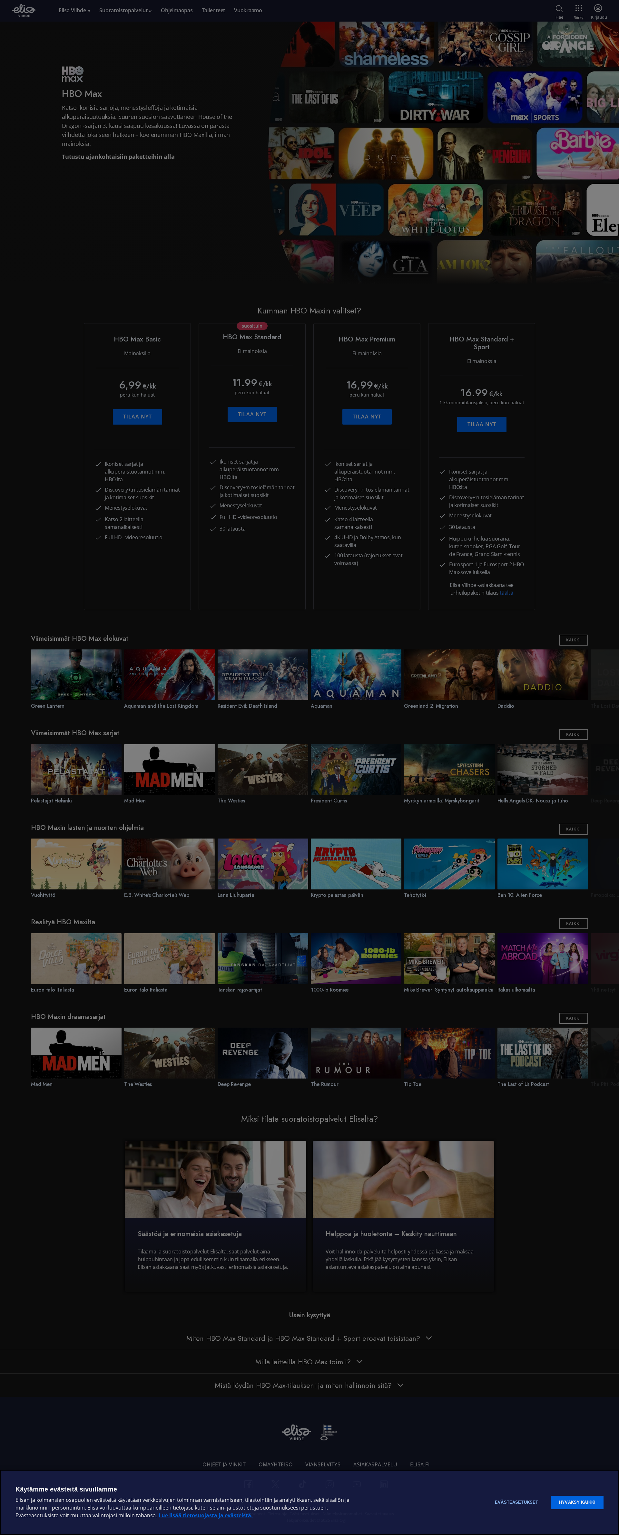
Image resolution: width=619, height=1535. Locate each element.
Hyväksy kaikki (577, 1502)
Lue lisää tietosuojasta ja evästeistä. (206, 1515)
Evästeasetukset (516, 1502)
